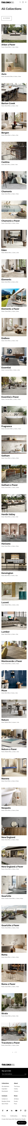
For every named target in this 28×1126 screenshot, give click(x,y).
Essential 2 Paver (10, 397)
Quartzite (6, 896)
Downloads (5, 1091)
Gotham (5, 455)
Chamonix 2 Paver (10, 221)
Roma (4, 954)
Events (16, 1101)
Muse (4, 690)
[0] (23, 2)
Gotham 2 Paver (9, 485)
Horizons (5, 543)
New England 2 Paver (12, 866)
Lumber (5, 632)
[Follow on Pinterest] (21, 1111)
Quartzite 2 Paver (10, 925)
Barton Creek (8, 103)
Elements (6, 279)
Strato (4, 1013)
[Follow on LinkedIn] (12, 1111)
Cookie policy (13, 1116)
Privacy (4, 1116)
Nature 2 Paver (9, 749)
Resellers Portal (6, 1101)
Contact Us (5, 1099)
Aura (3, 74)
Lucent (5, 602)
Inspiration (4, 1089)
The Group (17, 1086)
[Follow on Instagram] (25, 1111)
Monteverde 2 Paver (11, 661)
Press (15, 1103)
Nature (5, 720)
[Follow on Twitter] (7, 1111)
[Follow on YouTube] (16, 1111)
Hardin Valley (8, 514)
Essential (6, 367)
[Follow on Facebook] (3, 1111)
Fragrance (6, 426)
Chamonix (6, 191)
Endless (5, 338)
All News (16, 1099)
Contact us (22, 1122)
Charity (16, 1089)
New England (8, 837)
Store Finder (5, 1103)
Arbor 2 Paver (8, 44)
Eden (4, 250)
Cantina (5, 162)
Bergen (5, 132)
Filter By (7, 18)
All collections (5, 1086)
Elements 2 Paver (10, 309)
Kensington (7, 573)
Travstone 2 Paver (10, 1043)
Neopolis (6, 808)
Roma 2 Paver (8, 984)
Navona (5, 778)
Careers (16, 1091)
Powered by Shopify (20, 1119)
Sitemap (24, 1116)
